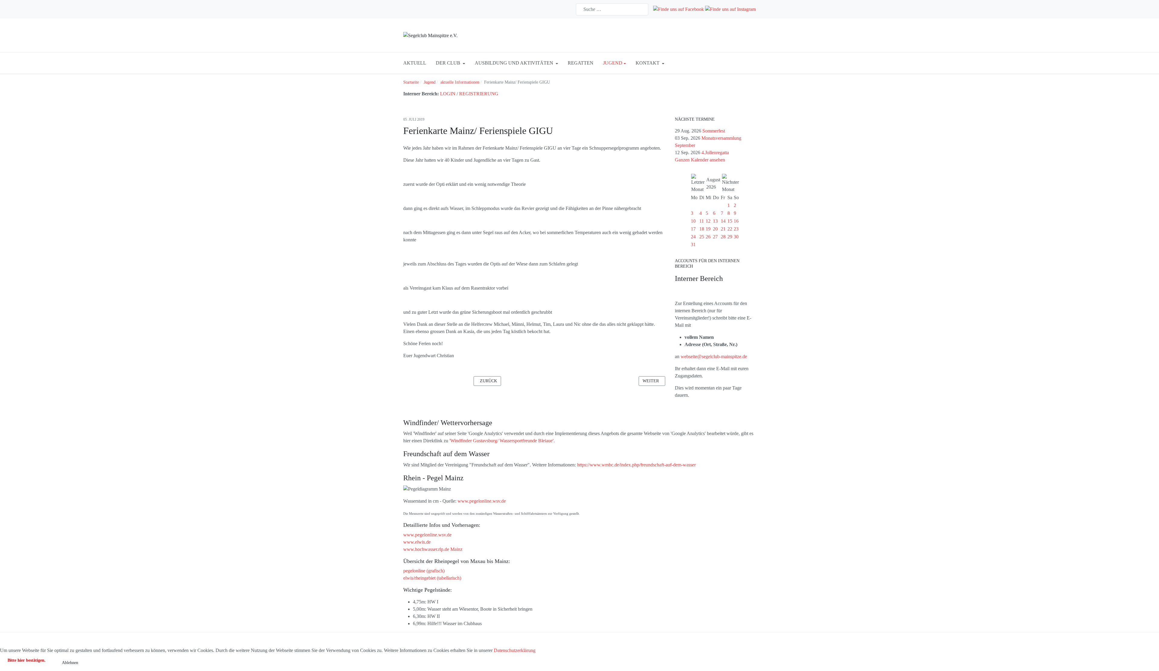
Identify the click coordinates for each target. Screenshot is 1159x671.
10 (693, 221)
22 (729, 228)
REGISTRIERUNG (478, 93)
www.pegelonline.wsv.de (482, 501)
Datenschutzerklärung (514, 650)
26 (708, 236)
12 (708, 221)
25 (701, 236)
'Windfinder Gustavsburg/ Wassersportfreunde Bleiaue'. (502, 440)
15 (729, 221)
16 (736, 221)
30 (736, 236)
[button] (450, 63)
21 (723, 228)
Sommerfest (713, 130)
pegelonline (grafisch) (424, 570)
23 (736, 228)
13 (715, 221)
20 (715, 228)
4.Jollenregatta (715, 152)
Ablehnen (70, 662)
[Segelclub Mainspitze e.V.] (430, 35)
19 (708, 228)
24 (693, 236)
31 (693, 244)
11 (701, 221)
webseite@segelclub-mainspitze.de (714, 356)
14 (723, 221)
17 (693, 228)
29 (729, 236)
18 (701, 228)
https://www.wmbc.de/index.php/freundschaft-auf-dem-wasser (636, 464)
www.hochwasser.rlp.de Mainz (432, 549)
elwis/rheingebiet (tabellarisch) (432, 577)
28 (723, 236)
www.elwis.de (417, 542)
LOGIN (447, 93)
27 (715, 236)
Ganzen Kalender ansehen (700, 159)
